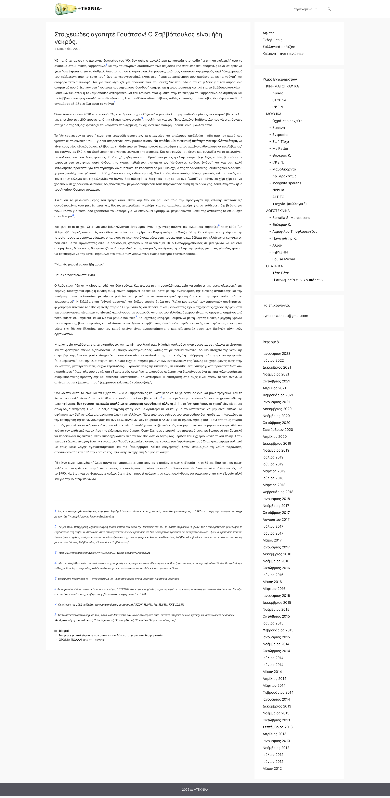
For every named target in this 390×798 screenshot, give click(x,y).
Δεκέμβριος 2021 (277, 367)
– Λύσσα (277, 93)
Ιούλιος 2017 (273, 526)
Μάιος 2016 (272, 582)
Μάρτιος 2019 (274, 471)
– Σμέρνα (277, 128)
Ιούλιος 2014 (273, 658)
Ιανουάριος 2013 (276, 741)
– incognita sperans (285, 183)
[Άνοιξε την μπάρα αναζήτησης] (329, 9)
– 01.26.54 (278, 100)
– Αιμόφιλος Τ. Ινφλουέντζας (293, 231)
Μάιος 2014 (272, 672)
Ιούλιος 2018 (273, 478)
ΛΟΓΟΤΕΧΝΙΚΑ (278, 211)
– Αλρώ (276, 245)
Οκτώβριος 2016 (276, 568)
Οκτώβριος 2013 (276, 720)
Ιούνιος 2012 (273, 762)
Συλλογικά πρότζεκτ (280, 47)
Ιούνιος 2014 (273, 665)
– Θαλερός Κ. (280, 155)
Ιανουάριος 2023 (276, 354)
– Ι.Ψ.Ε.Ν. (277, 107)
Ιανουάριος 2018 (276, 499)
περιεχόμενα (303, 9)
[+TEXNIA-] (78, 9)
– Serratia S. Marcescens (290, 218)
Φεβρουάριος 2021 (278, 395)
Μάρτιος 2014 (274, 685)
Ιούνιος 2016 (273, 575)
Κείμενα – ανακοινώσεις (283, 54)
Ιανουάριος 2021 (276, 402)
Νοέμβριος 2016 (276, 561)
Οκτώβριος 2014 (276, 651)
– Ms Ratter (279, 148)
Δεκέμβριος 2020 (277, 409)
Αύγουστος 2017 (276, 519)
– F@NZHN (279, 252)
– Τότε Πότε (279, 273)
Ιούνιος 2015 (273, 623)
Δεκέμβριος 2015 (277, 602)
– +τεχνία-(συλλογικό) (288, 204)
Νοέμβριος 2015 (276, 609)
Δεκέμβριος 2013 (277, 706)
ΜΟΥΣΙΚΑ (274, 114)
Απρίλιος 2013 (274, 734)
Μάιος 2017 (272, 540)
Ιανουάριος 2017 (276, 547)
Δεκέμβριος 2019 (277, 443)
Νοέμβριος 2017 (276, 506)
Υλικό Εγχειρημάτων (280, 79)
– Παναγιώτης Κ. (283, 238)
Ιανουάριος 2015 (276, 637)
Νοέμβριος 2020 (276, 416)
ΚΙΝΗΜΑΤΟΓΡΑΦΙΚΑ (282, 86)
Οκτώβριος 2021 (276, 381)
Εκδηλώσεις (272, 40)
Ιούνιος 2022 (273, 360)
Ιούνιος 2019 (273, 464)
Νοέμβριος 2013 (276, 713)
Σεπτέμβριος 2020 (278, 430)
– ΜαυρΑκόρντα (283, 169)
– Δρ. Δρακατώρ (283, 176)
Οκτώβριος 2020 (276, 423)
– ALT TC (277, 197)
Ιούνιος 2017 (273, 533)
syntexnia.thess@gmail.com (285, 316)
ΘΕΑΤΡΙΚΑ (274, 266)
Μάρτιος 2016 (274, 589)
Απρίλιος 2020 (275, 436)
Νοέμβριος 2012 (276, 748)
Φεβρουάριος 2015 (278, 630)
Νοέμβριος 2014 (276, 644)
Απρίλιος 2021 (274, 388)
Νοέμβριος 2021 (276, 374)
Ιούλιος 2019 (273, 457)
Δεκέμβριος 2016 (277, 554)
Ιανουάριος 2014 (276, 699)
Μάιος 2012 (272, 768)
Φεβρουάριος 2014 (278, 692)
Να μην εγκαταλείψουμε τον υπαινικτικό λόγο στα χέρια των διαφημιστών (111, 635)
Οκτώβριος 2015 (276, 616)
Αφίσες (268, 33)
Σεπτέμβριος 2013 (278, 727)
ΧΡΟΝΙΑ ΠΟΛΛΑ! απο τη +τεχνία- (82, 639)
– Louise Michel (282, 259)
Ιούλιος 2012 (273, 755)
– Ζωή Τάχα (279, 142)
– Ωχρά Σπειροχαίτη (286, 121)
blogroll (64, 630)
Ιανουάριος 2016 (276, 596)
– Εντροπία (279, 135)
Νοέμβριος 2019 (276, 450)
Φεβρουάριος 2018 (278, 492)
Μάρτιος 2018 (274, 485)
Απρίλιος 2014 (274, 679)
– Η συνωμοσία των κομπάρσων (297, 280)
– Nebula (277, 190)
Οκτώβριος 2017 (276, 513)
